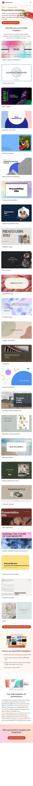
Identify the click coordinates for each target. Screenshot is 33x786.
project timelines (24, 716)
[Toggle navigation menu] (30, 2)
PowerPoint (9, 2)
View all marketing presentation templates (16, 627)
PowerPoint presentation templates (18, 654)
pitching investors (21, 705)
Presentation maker (12, 7)
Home (3, 7)
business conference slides (20, 718)
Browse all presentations (10, 23)
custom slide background (8, 713)
